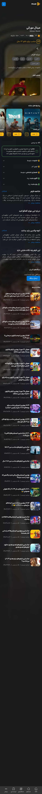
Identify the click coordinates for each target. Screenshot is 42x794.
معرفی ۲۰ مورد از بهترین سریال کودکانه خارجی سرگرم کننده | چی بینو (17, 364)
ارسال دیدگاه (33, 278)
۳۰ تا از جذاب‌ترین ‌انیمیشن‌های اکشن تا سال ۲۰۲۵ (16, 434)
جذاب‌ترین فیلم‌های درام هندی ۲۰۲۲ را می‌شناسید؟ (17, 560)
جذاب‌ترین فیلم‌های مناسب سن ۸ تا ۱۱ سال (16, 461)
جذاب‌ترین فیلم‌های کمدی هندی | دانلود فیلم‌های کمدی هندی (16, 546)
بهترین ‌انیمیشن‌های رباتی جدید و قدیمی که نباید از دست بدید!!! (15, 476)
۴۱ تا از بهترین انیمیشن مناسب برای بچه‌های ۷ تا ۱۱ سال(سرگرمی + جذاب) (17, 406)
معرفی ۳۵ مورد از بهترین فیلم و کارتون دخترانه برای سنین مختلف (17, 392)
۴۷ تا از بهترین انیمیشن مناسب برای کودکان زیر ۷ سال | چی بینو (15, 420)
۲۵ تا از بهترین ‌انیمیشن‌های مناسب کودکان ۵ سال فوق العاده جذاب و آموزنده (15, 323)
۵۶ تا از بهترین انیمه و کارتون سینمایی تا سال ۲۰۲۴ (16, 336)
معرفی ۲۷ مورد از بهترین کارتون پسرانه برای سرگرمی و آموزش (15, 378)
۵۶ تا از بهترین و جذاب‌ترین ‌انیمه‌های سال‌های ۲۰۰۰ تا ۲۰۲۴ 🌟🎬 (17, 504)
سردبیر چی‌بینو (25, 300)
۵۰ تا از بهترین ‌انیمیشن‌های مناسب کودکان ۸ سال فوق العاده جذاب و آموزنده (15, 309)
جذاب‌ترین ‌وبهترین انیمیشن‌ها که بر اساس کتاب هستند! (15, 532)
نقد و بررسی (16, 300)
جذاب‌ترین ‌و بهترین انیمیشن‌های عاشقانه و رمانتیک (15, 518)
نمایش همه (5, 106)
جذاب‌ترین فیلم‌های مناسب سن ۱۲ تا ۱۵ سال (17, 448)
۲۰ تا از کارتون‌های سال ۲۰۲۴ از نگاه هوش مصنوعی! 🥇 (16, 490)
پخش (33, 134)
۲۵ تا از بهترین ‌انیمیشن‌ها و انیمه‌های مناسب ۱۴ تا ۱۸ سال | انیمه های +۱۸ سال (16, 295)
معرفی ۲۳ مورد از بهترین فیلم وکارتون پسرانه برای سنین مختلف (17, 350)
